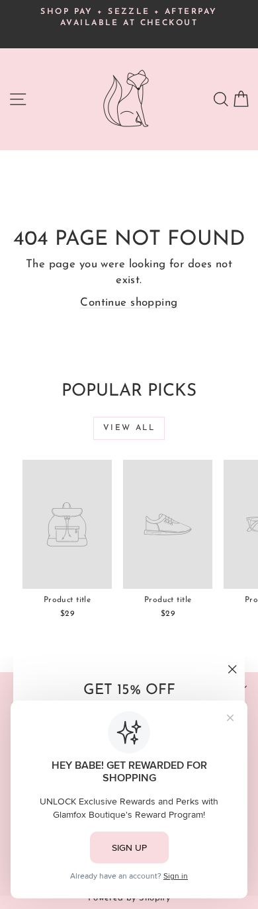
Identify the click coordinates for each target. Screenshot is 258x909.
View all (129, 428)
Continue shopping (128, 302)
